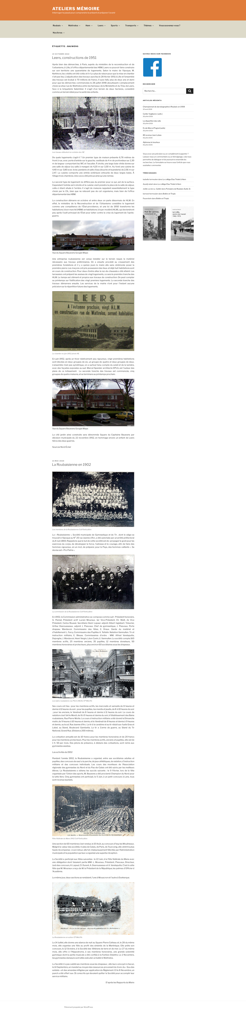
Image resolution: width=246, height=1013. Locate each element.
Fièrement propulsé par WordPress (78, 1007)
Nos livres (57, 32)
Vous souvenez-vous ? (169, 25)
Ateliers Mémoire (76, 8)
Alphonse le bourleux (151, 142)
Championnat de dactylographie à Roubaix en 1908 (164, 107)
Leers (100, 25)
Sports (114, 25)
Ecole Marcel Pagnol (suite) (154, 128)
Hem (88, 25)
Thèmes (147, 25)
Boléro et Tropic (169, 194)
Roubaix (57, 25)
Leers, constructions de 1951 (74, 58)
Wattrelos (73, 25)
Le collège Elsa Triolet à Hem (174, 179)
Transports (130, 25)
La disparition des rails (152, 121)
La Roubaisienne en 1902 (71, 465)
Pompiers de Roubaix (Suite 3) (178, 189)
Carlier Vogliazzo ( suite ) (153, 114)
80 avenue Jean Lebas (152, 135)
